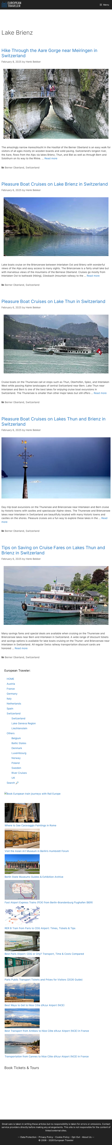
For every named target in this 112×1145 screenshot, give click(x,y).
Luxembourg (19, 753)
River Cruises (19, 772)
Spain (10, 708)
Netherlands (14, 703)
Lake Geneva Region (24, 723)
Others (11, 733)
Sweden (16, 767)
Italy (9, 698)
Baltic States (19, 743)
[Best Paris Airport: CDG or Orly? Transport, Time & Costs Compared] (22, 941)
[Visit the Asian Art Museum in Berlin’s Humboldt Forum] (22, 839)
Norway (16, 758)
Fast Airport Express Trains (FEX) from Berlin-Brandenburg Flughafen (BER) (49, 902)
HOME (10, 678)
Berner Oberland (14, 167)
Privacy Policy (46, 1137)
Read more (50, 158)
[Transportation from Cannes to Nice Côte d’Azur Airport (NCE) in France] (22, 1044)
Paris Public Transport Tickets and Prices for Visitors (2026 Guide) (44, 979)
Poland (16, 763)
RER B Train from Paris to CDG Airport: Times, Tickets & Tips (40, 928)
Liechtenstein (19, 728)
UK (13, 777)
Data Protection (28, 1137)
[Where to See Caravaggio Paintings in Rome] (22, 813)
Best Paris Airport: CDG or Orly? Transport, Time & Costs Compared (44, 953)
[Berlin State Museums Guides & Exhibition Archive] (22, 864)
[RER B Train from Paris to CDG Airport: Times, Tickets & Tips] (22, 916)
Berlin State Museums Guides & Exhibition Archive (34, 876)
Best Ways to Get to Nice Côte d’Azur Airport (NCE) (34, 1005)
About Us (87, 1137)
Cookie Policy (62, 1137)
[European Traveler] (11, 4)
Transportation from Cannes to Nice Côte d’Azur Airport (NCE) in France (47, 1056)
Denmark (17, 748)
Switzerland (33, 167)
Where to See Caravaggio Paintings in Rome (30, 825)
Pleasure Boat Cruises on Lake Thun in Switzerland (53, 301)
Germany (12, 693)
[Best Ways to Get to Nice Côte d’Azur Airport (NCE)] (22, 993)
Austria (11, 683)
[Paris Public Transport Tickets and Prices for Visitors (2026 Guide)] (22, 967)
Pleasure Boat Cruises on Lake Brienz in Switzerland (54, 184)
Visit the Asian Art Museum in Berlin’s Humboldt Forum (37, 851)
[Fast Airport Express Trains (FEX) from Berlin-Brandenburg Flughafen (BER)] (22, 890)
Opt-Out (76, 1137)
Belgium (16, 738)
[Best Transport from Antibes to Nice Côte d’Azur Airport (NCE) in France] (22, 1018)
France (11, 688)
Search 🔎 (13, 782)
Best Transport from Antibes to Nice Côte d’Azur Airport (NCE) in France (47, 1030)
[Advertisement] (56, 1099)
